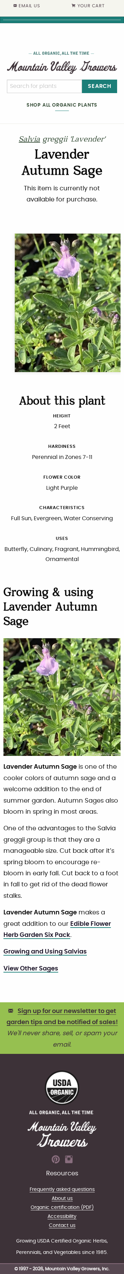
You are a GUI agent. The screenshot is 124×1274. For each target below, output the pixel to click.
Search (99, 86)
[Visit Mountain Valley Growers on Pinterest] (56, 1161)
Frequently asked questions (62, 1189)
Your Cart (91, 6)
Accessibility (62, 1216)
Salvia (29, 139)
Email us (29, 6)
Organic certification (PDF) (62, 1207)
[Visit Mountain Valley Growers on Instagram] (69, 1161)
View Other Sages (30, 969)
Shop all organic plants (62, 105)
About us (62, 1198)
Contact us (62, 1225)
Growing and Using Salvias (45, 952)
